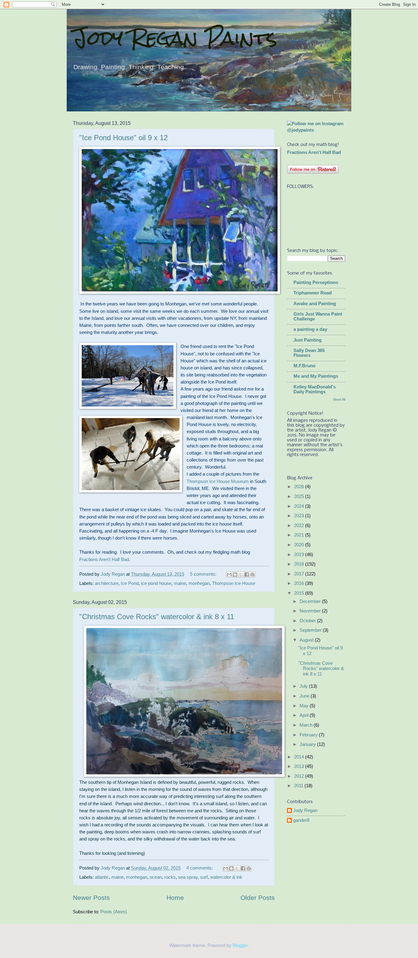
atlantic (102, 877)
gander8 (301, 820)
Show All (339, 399)
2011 (299, 785)
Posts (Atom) (113, 911)
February (309, 734)
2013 (299, 766)
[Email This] (229, 574)
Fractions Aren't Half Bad (104, 559)
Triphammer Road (312, 292)
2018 (299, 564)
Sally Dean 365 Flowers (309, 353)
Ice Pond (130, 583)
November (311, 610)
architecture (106, 583)
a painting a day (310, 329)
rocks (170, 877)
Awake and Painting (314, 303)
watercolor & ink (226, 877)
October (308, 620)
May (305, 705)
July (304, 686)
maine (180, 583)
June (305, 696)
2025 (299, 496)
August (307, 640)
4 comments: (200, 868)
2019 (299, 554)
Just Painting (307, 340)
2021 (299, 535)
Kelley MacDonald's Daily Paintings (314, 389)
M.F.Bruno (304, 365)
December (311, 601)
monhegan (199, 583)
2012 (299, 776)
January (308, 744)
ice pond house (156, 583)
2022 (299, 525)
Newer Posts (91, 897)
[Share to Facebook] (247, 574)
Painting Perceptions (315, 282)
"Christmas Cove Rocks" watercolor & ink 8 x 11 (156, 616)
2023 (299, 515)
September (311, 630)
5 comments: (204, 574)
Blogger (240, 945)
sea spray (188, 877)
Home (175, 897)
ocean (156, 877)
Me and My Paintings (315, 376)
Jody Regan (305, 810)
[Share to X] (241, 574)
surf (204, 877)
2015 (299, 593)
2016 (299, 583)
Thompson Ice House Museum (218, 481)
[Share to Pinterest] (252, 574)
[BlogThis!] (235, 574)
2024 (299, 506)
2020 (299, 544)
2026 (299, 486)
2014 (299, 756)
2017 (299, 573)
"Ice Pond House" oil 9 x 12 (123, 137)
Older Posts (258, 897)
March (307, 725)
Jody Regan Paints (175, 37)
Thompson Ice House (233, 583)
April (305, 715)
